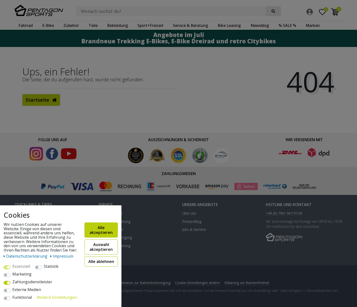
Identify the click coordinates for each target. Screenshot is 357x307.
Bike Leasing (229, 25)
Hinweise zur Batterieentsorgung (144, 282)
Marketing (22, 274)
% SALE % (287, 25)
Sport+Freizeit (150, 25)
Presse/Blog (191, 222)
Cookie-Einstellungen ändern (197, 282)
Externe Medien (26, 290)
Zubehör (71, 25)
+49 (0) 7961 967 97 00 (284, 213)
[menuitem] (311, 12)
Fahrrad (25, 25)
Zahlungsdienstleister (32, 282)
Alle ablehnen (101, 261)
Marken (313, 25)
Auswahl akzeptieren (101, 247)
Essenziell (21, 266)
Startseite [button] (38, 100)
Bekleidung (117, 25)
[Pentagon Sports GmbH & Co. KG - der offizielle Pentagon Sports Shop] (39, 10)
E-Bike (48, 25)
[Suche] (273, 11)
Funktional (22, 297)
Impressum (63, 256)
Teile (93, 25)
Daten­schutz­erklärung (27, 256)
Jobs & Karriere (194, 230)
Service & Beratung (190, 25)
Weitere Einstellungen (57, 297)
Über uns (189, 213)
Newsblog (260, 25)
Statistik (51, 266)
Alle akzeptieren (101, 230)
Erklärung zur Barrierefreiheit (246, 282)
